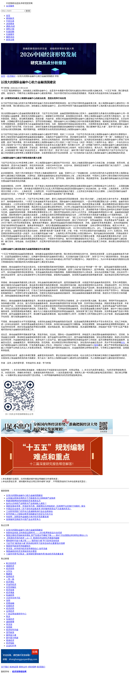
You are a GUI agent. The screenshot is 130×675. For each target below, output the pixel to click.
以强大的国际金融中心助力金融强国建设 (24, 495)
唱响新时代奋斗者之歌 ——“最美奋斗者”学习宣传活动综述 (32, 541)
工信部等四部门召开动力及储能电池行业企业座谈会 (29, 511)
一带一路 (10, 579)
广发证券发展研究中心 (16, 614)
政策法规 (10, 39)
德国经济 (10, 566)
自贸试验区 (11, 587)
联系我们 (41, 667)
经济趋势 (10, 608)
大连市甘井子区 (13, 598)
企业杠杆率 (11, 646)
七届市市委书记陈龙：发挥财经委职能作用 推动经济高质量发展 (34, 554)
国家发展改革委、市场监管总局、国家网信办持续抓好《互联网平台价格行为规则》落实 (45, 506)
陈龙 (8, 616)
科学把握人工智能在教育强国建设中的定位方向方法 (29, 514)
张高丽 (9, 627)
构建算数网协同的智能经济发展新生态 (23, 501)
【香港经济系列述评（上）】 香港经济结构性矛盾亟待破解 (32, 538)
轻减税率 (10, 595)
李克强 (9, 624)
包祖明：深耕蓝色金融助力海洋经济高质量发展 (27, 517)
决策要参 (10, 24)
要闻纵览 (10, 18)
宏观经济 (10, 606)
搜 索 (28, 11)
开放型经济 (11, 584)
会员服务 (10, 6)
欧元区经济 (11, 563)
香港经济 (10, 640)
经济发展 (10, 590)
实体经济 (10, 619)
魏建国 (9, 574)
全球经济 (10, 611)
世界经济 (10, 576)
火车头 (9, 571)
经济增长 (10, 582)
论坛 (123, 342)
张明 (8, 600)
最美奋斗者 (11, 635)
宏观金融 (10, 603)
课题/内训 (10, 26)
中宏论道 (10, 21)
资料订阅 (10, 29)
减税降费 (10, 622)
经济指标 (10, 643)
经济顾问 (11, 76)
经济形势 (10, 569)
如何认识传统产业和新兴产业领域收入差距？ (26, 503)
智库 (96, 345)
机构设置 (14, 667)
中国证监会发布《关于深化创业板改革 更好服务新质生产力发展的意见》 (39, 509)
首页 (8, 16)
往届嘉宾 (10, 34)
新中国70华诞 (12, 638)
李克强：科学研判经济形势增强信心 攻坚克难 (26, 548)
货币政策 (10, 632)
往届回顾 (10, 32)
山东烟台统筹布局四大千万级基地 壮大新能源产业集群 (30, 498)
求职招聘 (32, 667)
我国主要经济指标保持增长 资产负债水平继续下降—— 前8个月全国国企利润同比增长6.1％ (47, 535)
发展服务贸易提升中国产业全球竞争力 (23, 519)
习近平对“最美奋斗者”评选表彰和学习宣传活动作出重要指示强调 (35, 543)
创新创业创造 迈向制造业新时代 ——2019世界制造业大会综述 (34, 533)
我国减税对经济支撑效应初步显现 (21, 551)
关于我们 (5, 667)
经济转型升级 (12, 630)
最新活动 (10, 37)
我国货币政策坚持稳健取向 (18, 546)
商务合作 (23, 667)
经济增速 (10, 592)
